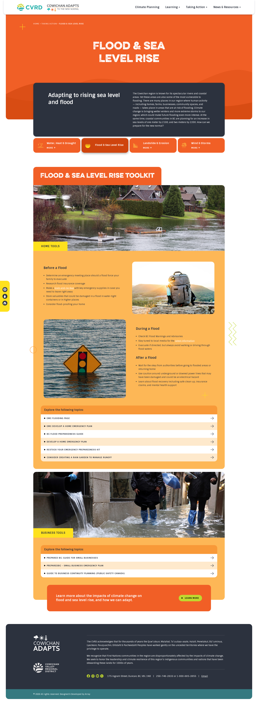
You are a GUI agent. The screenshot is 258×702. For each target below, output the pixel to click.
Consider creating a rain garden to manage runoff (79, 457)
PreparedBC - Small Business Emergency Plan (75, 565)
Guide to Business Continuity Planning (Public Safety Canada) (86, 573)
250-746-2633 (165, 676)
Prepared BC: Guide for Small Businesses (72, 557)
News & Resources (225, 7)
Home (36, 24)
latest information (185, 340)
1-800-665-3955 (186, 676)
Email (204, 676)
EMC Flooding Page (58, 418)
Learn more (192, 598)
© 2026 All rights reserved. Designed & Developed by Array (61, 694)
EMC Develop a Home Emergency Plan (69, 426)
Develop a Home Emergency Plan (67, 441)
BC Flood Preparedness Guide (65, 434)
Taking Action (195, 7)
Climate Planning (147, 7)
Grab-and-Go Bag (64, 288)
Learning (171, 7)
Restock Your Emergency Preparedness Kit (73, 449)
